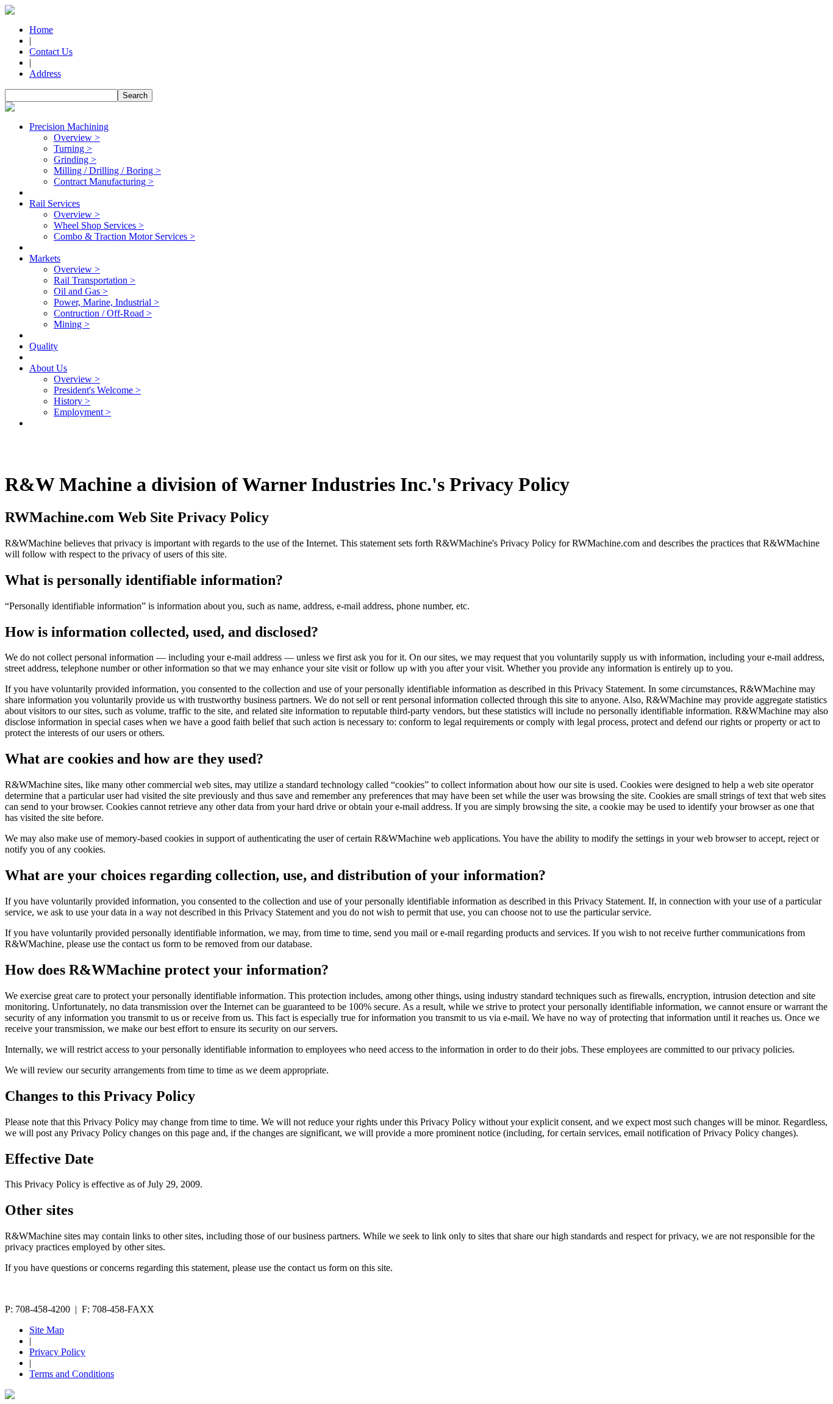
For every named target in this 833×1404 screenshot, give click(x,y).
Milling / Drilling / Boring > (107, 170)
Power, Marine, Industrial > (106, 302)
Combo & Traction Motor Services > (124, 236)
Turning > (73, 148)
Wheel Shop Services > (99, 225)
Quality (43, 346)
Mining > (72, 324)
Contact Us (51, 51)
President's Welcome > (97, 390)
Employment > (82, 412)
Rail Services (54, 203)
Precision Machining (69, 126)
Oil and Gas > (81, 291)
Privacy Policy (57, 1352)
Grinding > (75, 159)
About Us (48, 368)
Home (41, 29)
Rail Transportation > (94, 280)
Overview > (77, 137)
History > (72, 401)
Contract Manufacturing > (104, 181)
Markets (44, 258)
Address (45, 73)
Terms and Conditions (71, 1374)
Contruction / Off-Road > (103, 313)
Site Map (46, 1330)
